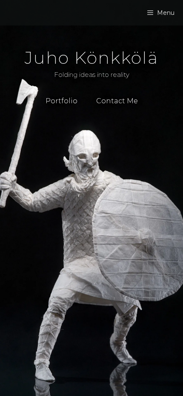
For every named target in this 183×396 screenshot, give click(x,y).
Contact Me (117, 101)
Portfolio (61, 101)
